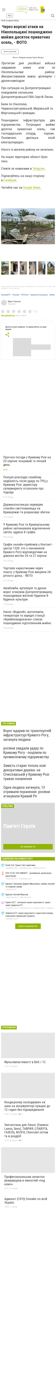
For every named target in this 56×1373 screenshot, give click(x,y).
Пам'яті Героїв (19, 826)
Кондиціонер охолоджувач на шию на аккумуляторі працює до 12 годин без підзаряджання (27, 1106)
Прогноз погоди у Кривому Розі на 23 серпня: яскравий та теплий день (27, 461)
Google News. (32, 187)
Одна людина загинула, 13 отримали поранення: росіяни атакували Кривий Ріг (26, 791)
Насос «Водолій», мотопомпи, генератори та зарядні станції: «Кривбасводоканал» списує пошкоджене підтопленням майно (27, 617)
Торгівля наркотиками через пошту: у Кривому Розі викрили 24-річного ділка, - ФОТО (27, 572)
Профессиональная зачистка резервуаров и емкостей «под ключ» (24, 1180)
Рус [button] (9, 15)
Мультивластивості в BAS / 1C (25, 1062)
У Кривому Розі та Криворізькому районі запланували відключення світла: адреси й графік (26, 528)
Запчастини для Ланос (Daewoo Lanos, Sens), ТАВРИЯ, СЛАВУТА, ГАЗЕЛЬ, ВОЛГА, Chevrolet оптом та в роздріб (26, 1130)
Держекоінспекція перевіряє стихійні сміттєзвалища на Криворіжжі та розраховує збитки (26, 508)
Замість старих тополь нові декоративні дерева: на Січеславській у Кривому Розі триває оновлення (26, 772)
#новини (15, 295)
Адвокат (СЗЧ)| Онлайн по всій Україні (25, 1201)
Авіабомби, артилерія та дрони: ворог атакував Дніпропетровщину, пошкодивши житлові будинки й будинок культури (27, 593)
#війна (52, 295)
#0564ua (25, 295)
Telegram (38, 168)
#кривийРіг (6, 295)
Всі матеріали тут (28, 846)
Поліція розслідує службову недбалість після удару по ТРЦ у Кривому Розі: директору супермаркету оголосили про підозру (25, 484)
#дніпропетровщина (39, 295)
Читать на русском (9, 51)
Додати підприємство (28, 926)
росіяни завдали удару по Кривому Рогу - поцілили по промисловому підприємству (26, 752)
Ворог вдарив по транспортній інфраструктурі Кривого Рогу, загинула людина (27, 735)
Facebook (9, 180)
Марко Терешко (14, 301)
